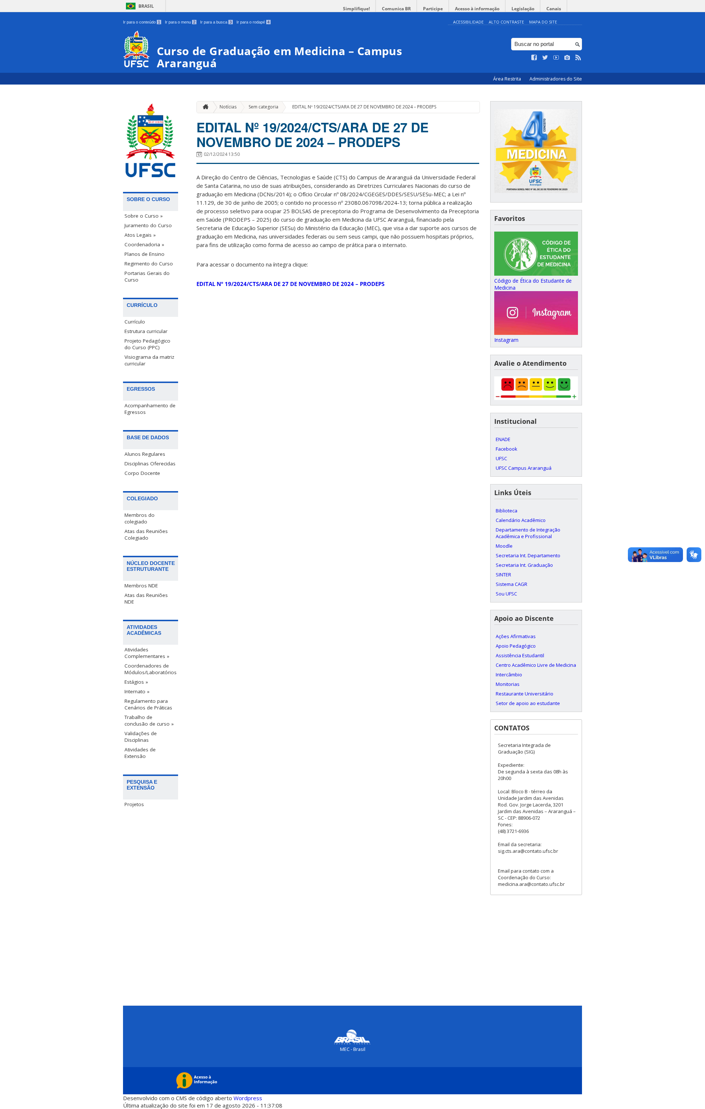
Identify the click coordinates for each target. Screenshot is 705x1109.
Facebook (506, 449)
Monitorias (508, 684)
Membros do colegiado (139, 518)
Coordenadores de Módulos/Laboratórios (150, 669)
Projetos (134, 804)
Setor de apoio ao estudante (528, 703)
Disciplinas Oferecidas (150, 463)
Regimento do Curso (148, 263)
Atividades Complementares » (146, 652)
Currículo (134, 321)
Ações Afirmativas (516, 636)
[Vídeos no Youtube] (556, 58)
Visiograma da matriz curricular (149, 360)
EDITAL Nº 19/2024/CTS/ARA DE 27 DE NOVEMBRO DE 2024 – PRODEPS (364, 107)
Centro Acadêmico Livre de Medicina (536, 665)
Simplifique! (356, 9)
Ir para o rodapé (253, 22)
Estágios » (136, 682)
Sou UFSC (506, 593)
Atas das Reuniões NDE (146, 598)
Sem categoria (263, 107)
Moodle (504, 546)
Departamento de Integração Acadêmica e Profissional (528, 533)
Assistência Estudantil (520, 655)
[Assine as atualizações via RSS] (578, 58)
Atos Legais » (140, 235)
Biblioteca (506, 510)
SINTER (503, 574)
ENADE (503, 439)
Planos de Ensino (144, 254)
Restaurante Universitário (524, 693)
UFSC (501, 458)
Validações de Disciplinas (140, 736)
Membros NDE (141, 585)
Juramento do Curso (148, 225)
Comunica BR (396, 9)
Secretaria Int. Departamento (528, 555)
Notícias (228, 107)
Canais (553, 9)
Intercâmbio (509, 674)
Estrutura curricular (145, 331)
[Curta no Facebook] (534, 58)
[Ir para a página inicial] (204, 107)
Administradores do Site (555, 79)
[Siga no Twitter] (545, 58)
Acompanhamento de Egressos (150, 408)
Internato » (136, 691)
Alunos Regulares (144, 454)
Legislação (522, 9)
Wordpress (248, 1098)
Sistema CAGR (511, 584)
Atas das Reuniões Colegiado (146, 534)
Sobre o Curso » (143, 215)
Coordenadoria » (144, 244)
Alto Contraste (506, 22)
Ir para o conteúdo (141, 22)
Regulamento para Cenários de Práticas (148, 704)
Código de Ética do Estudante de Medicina (533, 284)
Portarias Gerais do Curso (147, 276)
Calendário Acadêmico (521, 520)
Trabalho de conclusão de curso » (149, 720)
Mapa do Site (543, 22)
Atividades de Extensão (140, 752)
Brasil (146, 6)
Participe (433, 9)
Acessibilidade (468, 22)
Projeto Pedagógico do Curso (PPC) (147, 344)
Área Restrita (507, 79)
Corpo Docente (142, 473)
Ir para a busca (216, 22)
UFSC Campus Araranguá (524, 468)
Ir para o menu (180, 22)
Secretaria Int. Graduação (524, 565)
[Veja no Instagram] (567, 58)
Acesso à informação (477, 9)
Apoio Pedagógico (516, 646)
